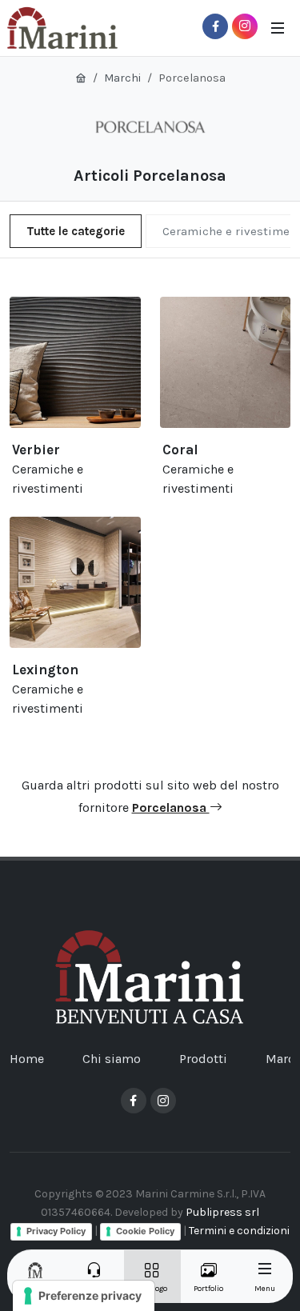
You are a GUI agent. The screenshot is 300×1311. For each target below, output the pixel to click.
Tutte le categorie (75, 231)
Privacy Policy (56, 1231)
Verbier (36, 450)
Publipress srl (222, 1212)
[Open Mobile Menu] (277, 28)
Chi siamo (111, 1058)
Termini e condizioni (239, 1230)
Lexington (45, 669)
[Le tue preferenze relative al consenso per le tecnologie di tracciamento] (83, 1296)
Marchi (122, 78)
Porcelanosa (171, 807)
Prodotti (203, 1058)
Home (27, 1058)
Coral (180, 450)
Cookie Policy (145, 1231)
